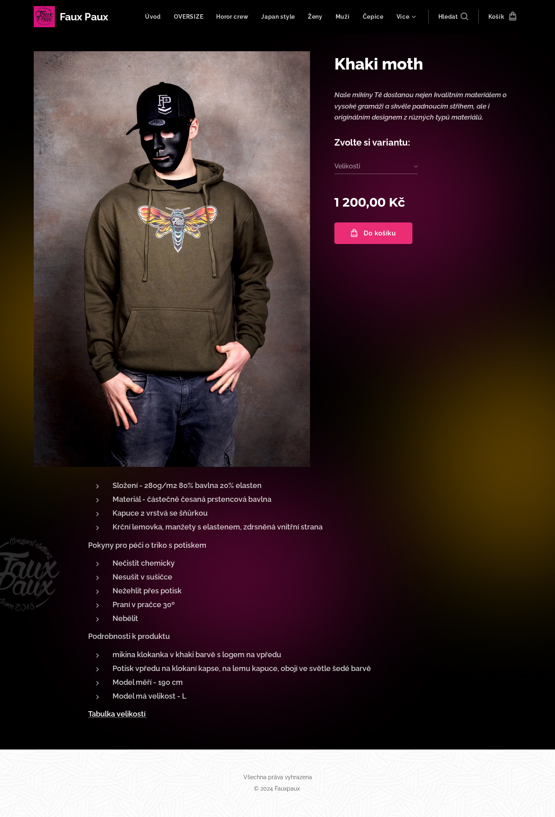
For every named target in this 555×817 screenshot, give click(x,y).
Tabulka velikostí (117, 714)
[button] (453, 17)
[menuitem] (155, 17)
